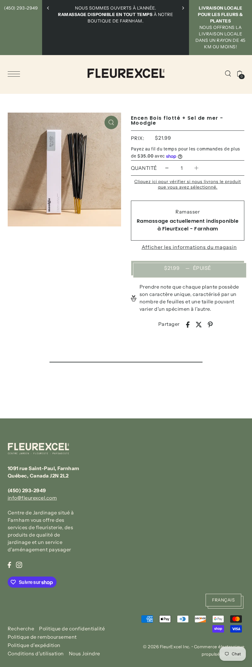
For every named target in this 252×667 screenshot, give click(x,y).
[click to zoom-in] (111, 122)
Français (223, 600)
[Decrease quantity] (166, 168)
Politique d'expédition (34, 645)
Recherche (21, 628)
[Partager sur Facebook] (188, 324)
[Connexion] (228, 73)
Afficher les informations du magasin (189, 247)
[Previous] (48, 8)
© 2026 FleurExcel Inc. (166, 646)
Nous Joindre (84, 653)
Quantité (144, 168)
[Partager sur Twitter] (199, 324)
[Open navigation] (15, 73)
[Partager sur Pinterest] (210, 324)
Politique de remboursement (42, 637)
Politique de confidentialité (72, 628)
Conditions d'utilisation (36, 653)
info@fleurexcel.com (32, 498)
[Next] (182, 8)
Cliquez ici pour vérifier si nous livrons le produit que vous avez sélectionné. (187, 184)
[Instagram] (19, 564)
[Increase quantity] (196, 168)
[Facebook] (9, 564)
